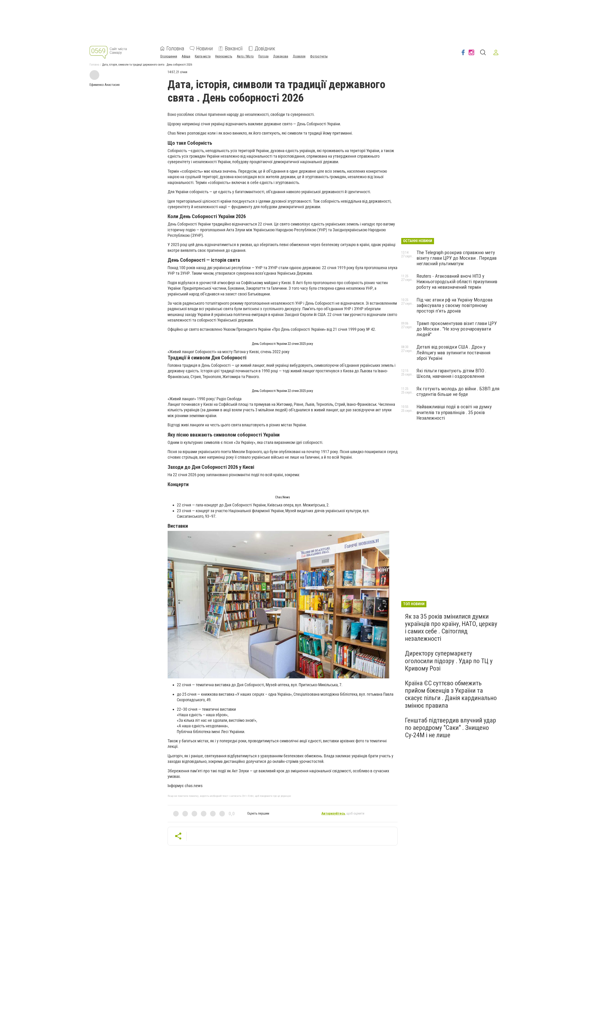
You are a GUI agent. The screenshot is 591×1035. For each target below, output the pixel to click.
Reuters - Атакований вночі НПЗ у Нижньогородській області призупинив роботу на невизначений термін (456, 281)
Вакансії (234, 48)
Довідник (265, 48)
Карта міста (203, 56)
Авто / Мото (245, 56)
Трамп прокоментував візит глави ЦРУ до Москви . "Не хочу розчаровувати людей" (456, 329)
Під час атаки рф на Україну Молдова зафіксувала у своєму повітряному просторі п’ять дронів (454, 305)
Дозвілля (299, 56)
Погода (263, 56)
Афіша (186, 56)
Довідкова (280, 56)
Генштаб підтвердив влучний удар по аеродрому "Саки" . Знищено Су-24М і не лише (450, 727)
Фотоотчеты (319, 56)
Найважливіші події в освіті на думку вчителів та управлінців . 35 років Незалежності (454, 412)
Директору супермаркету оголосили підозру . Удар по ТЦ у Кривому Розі (449, 661)
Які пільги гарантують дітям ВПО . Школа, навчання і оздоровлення (451, 373)
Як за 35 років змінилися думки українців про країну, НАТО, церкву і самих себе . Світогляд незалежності (451, 628)
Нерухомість (223, 56)
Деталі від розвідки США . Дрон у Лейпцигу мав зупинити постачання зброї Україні (453, 352)
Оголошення (168, 56)
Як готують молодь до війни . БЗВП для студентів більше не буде (457, 391)
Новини (204, 48)
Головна (175, 48)
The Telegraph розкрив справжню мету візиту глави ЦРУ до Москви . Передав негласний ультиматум (456, 258)
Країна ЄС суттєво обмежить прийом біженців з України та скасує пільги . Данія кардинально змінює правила (451, 694)
